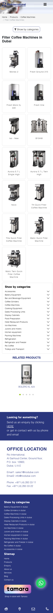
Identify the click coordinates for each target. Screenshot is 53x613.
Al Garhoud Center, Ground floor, (25, 458)
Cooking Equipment (13, 308)
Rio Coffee (9, 345)
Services (8, 572)
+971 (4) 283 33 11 (25, 482)
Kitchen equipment (13, 332)
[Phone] (47, 609)
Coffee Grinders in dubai (15, 510)
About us (8, 569)
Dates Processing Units (15, 311)
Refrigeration (10, 338)
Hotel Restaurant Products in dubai (19, 524)
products (14, 17)
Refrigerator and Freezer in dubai (18, 542)
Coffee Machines (28, 17)
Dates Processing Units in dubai (18, 517)
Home (4, 17)
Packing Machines (13, 335)
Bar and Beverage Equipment (18, 298)
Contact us (8, 579)
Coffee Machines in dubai (15, 513)
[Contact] (33, 609)
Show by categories (27, 29)
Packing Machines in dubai (16, 538)
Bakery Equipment (13, 294)
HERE (10, 426)
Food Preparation (12, 318)
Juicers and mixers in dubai (16, 531)
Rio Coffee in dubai (12, 545)
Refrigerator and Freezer (15, 342)
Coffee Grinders (12, 301)
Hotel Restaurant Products (16, 321)
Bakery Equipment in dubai (16, 506)
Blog (6, 576)
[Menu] (45, 4)
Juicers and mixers (13, 328)
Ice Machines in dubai (13, 528)
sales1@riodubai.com (27, 472)
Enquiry (7, 565)
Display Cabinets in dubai (15, 520)
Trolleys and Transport (14, 349)
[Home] (6, 609)
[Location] (20, 609)
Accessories (10, 291)
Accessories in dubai (13, 549)
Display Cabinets (12, 315)
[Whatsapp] (41, 583)
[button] (27, 287)
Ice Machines (11, 325)
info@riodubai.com (25, 476)
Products (8, 562)
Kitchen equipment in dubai (16, 535)
